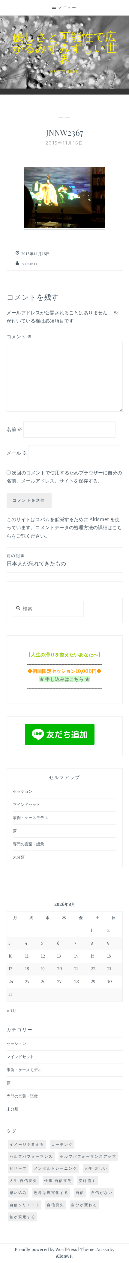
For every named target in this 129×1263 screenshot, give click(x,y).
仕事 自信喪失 (58, 1180)
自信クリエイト (25, 1205)
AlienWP (64, 1256)
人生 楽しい (96, 1168)
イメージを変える (27, 1144)
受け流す (87, 1180)
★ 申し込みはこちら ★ (64, 679)
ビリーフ (18, 1168)
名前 (14, 429)
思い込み (18, 1192)
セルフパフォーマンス (31, 1156)
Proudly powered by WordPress (46, 1249)
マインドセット (26, 804)
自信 (80, 1192)
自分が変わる (84, 1205)
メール (17, 453)
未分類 (19, 857)
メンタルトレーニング (55, 1168)
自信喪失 (55, 1205)
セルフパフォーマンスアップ (88, 1156)
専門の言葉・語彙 (28, 844)
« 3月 (11, 1010)
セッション (22, 791)
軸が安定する (23, 1217)
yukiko (29, 264)
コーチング (62, 1144)
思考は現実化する (51, 1192)
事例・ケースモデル (30, 817)
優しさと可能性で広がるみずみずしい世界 (64, 47)
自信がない (102, 1192)
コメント (19, 337)
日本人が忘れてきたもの (36, 560)
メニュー (67, 7)
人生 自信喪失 (24, 1180)
